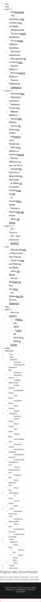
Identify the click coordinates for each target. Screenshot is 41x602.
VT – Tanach (13, 231)
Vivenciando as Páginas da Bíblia (16, 264)
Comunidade (9, 309)
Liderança (16, 87)
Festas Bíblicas (13, 67)
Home (7, 4)
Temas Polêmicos (14, 82)
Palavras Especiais (14, 106)
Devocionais (17, 12)
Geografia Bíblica (15, 120)
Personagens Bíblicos (17, 75)
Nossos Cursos (14, 314)
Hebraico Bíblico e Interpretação (16, 151)
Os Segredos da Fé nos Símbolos (16, 298)
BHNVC (15, 243)
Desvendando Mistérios (17, 35)
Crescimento (9, 9)
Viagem (7, 348)
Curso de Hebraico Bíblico (18, 336)
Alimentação (17, 30)
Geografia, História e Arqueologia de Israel (15, 174)
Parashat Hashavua (14, 53)
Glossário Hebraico (15, 99)
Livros (7, 246)
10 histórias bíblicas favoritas (16, 44)
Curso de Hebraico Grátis (15, 129)
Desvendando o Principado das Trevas (17, 253)
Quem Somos (9, 351)
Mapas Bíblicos (13, 113)
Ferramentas (9, 90)
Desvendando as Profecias (17, 60)
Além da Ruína (14, 221)
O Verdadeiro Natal (15, 201)
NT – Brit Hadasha (14, 238)
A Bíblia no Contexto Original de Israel (15, 188)
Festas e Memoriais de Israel (16, 212)
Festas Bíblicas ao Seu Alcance (15, 284)
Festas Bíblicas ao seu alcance (15, 162)
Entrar (14, 344)
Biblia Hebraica (9, 226)
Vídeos (7, 307)
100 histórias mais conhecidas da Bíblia (16, 21)
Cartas (7, 6)
